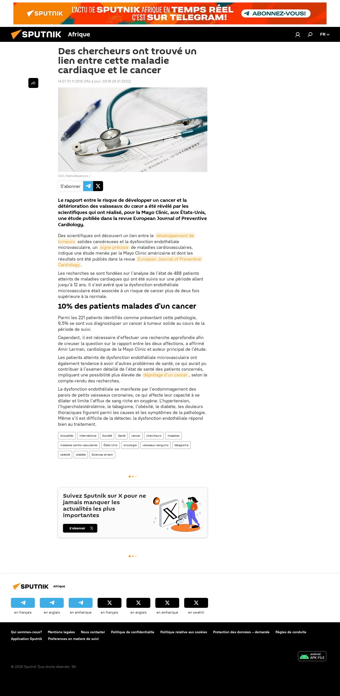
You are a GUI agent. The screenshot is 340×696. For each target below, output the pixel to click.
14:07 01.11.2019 (70, 81)
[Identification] (298, 34)
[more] (33, 83)
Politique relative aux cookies (183, 632)
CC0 (61, 176)
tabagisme (181, 445)
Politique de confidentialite (132, 632)
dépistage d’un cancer (165, 375)
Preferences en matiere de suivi (73, 638)
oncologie (130, 445)
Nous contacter (93, 632)
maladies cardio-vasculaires (79, 445)
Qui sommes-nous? (26, 632)
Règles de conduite (291, 632)
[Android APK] (312, 656)
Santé (121, 435)
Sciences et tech (102, 454)
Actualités (66, 435)
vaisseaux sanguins (156, 445)
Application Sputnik (26, 638)
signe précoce (114, 247)
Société (107, 435)
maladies (173, 435)
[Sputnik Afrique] (38, 40)
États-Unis (110, 445)
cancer (135, 435)
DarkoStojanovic (77, 176)
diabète (81, 454)
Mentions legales (61, 632)
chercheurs (154, 435)
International (87, 435)
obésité (65, 454)
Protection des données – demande (241, 632)
